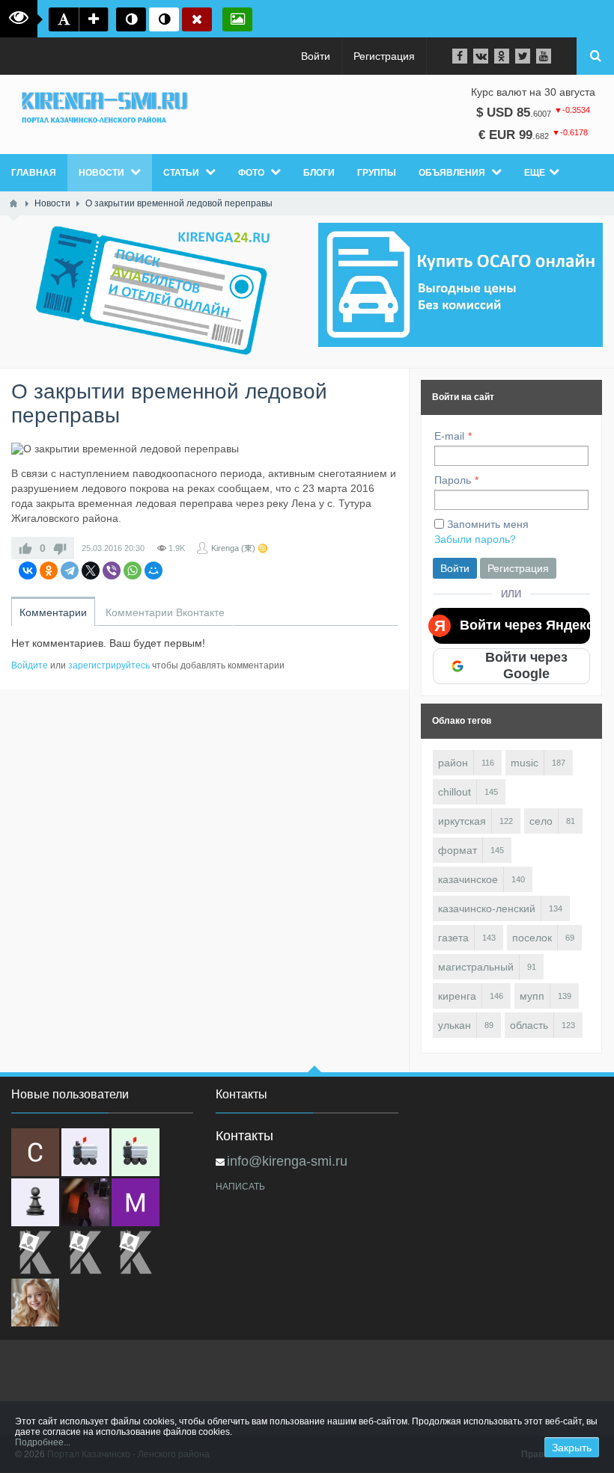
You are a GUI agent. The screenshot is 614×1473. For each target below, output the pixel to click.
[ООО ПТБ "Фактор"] (85, 1252)
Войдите (29, 665)
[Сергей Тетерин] (35, 1152)
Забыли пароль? (475, 539)
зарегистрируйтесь (109, 665)
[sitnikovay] (35, 1252)
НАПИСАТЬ (240, 1186)
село (541, 821)
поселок (532, 938)
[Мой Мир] (153, 570)
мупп (532, 996)
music (524, 763)
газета (453, 938)
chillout (454, 792)
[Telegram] (70, 570)
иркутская (462, 821)
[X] (91, 570)
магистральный (476, 967)
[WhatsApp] (133, 570)
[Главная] (13, 203)
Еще (534, 172)
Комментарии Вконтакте (165, 612)
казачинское (468, 879)
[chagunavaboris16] (35, 1202)
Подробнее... (42, 1442)
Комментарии (53, 612)
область (529, 1025)
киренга (457, 996)
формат (457, 850)
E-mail (449, 436)
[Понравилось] (25, 548)
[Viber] (112, 570)
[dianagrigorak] (85, 1202)
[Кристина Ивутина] (135, 1252)
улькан (454, 1025)
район (453, 763)
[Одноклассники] (49, 570)
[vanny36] (35, 1302)
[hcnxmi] (135, 1152)
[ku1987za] (85, 1152)
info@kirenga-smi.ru (287, 1161)
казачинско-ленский (486, 908)
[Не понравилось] (60, 548)
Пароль (452, 480)
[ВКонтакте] (28, 570)
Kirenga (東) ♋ (239, 548)
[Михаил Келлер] (135, 1202)
